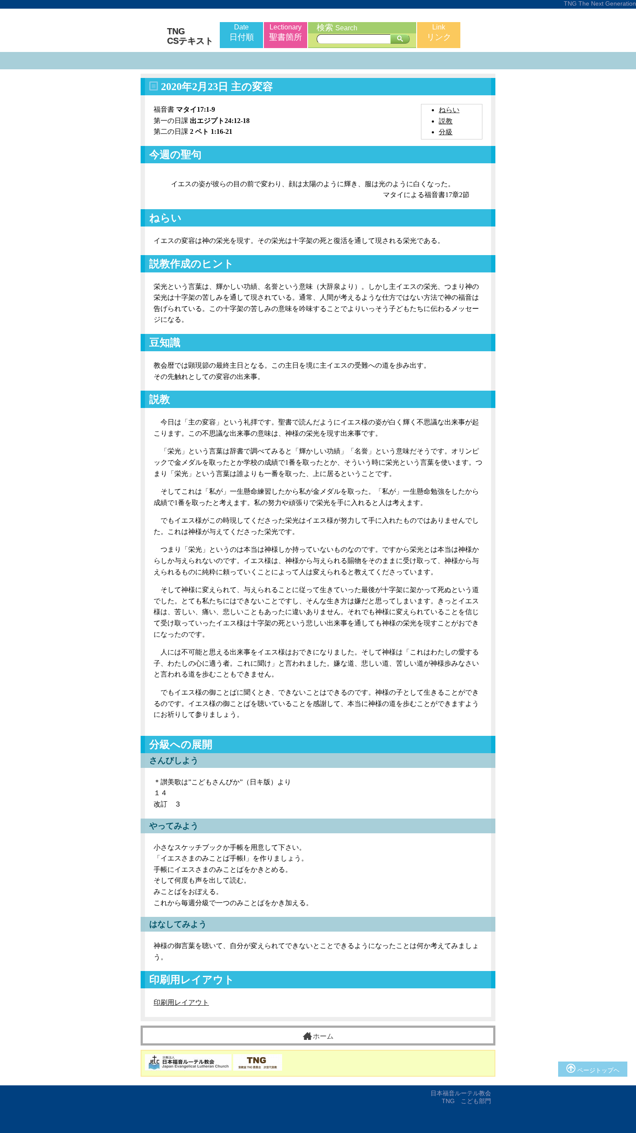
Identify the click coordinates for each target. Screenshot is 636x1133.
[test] (400, 39)
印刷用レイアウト (181, 1002)
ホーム (323, 1036)
